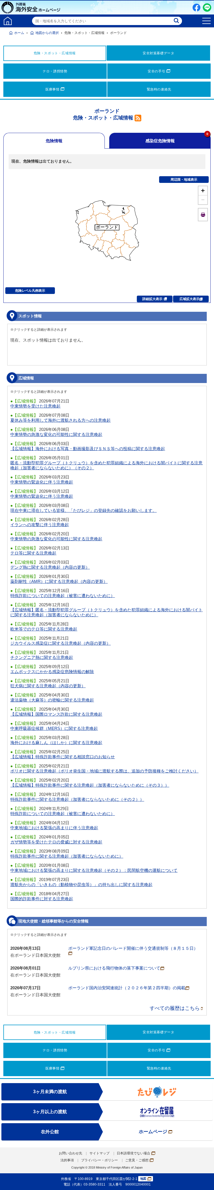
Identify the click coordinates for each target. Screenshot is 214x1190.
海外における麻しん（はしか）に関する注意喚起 (56, 742)
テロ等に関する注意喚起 (33, 553)
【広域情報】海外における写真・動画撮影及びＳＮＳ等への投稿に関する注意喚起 (87, 448)
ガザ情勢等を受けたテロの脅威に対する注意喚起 (56, 842)
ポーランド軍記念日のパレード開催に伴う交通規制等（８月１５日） (133, 948)
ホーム (19, 33)
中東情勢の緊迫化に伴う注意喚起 (41, 482)
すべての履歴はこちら (175, 1008)
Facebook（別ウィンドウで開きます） (196, 7)
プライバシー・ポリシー (99, 1160)
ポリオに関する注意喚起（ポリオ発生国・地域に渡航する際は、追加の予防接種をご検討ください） (104, 771)
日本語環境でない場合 (133, 1153)
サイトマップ (99, 1153)
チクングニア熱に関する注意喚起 (41, 657)
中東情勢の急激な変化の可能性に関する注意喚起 (56, 434)
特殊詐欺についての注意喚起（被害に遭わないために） (62, 595)
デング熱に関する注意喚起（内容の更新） (50, 567)
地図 (143, 1178)
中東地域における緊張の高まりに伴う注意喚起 (54, 827)
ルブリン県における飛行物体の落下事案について (114, 968)
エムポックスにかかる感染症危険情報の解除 (52, 671)
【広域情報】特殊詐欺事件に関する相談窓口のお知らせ (62, 756)
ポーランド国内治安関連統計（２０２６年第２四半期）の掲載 (126, 987)
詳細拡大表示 (152, 299)
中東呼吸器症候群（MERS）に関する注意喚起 (54, 728)
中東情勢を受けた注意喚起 (35, 406)
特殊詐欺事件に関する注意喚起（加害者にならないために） (66, 856)
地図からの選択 (47, 33)
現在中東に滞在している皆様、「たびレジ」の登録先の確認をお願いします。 (83, 510)
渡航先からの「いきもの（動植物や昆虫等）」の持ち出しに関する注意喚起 (81, 884)
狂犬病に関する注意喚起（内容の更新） (48, 685)
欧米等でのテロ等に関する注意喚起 (43, 629)
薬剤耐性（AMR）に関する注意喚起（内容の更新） (59, 581)
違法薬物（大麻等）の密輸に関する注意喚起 (52, 700)
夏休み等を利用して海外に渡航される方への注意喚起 (60, 420)
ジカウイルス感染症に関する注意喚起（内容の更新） (60, 643)
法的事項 (67, 1160)
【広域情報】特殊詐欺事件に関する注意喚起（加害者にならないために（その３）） (89, 785)
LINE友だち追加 (207, 7)
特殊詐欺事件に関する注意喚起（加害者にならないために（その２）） (77, 799)
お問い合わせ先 (70, 1153)
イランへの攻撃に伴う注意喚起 (39, 524)
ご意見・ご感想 (137, 1160)
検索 (177, 21)
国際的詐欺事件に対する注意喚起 (41, 898)
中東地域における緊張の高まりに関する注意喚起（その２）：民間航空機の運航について (93, 870)
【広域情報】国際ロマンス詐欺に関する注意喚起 (56, 714)
